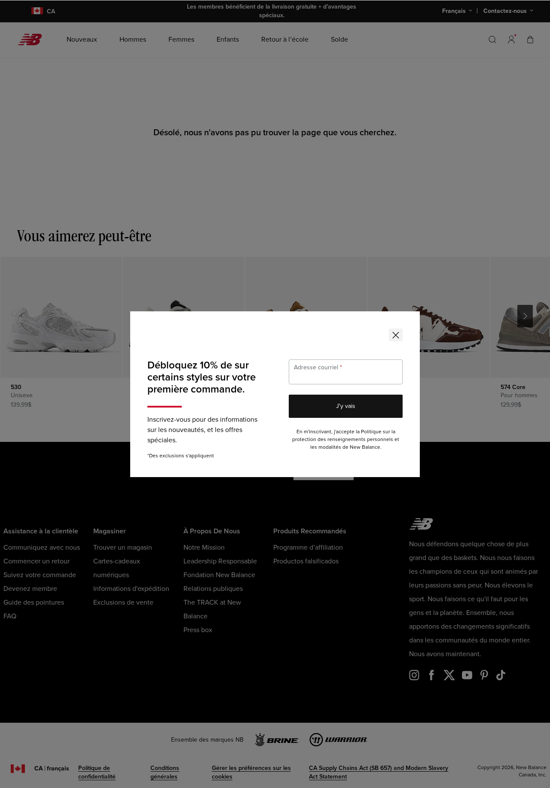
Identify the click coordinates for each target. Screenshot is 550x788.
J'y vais (345, 406)
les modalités (325, 447)
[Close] (396, 335)
